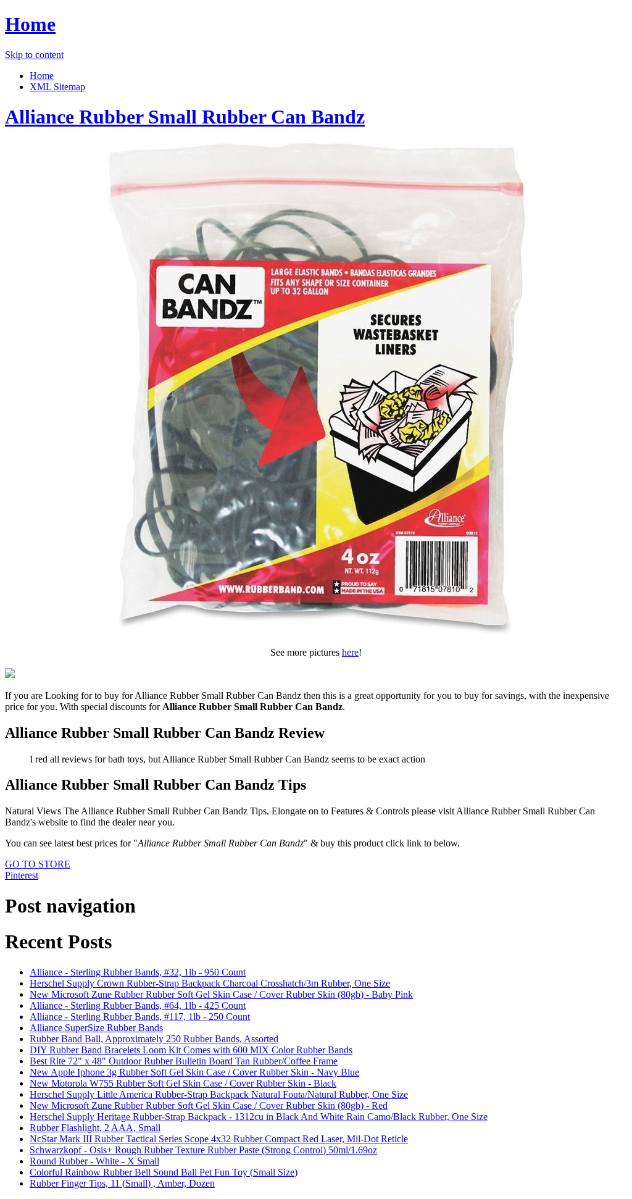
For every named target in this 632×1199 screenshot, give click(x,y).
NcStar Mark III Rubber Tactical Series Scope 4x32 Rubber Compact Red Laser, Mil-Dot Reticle (219, 1139)
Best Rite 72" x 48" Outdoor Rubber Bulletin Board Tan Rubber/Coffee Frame (184, 1061)
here (350, 652)
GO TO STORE (37, 864)
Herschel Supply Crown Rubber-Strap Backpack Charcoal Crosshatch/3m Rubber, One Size (210, 983)
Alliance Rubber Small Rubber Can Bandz (185, 117)
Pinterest (21, 875)
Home (30, 24)
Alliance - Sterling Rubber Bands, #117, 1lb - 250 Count (140, 1016)
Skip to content (34, 54)
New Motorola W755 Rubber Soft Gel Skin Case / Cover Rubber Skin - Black (183, 1083)
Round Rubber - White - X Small (94, 1161)
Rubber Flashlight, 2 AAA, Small (95, 1127)
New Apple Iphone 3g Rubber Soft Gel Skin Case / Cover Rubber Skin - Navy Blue (194, 1072)
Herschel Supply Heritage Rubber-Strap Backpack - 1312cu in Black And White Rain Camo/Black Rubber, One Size (259, 1116)
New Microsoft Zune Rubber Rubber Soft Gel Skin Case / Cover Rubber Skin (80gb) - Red (209, 1105)
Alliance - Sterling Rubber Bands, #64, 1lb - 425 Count (138, 1005)
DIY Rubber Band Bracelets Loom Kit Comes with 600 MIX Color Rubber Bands (191, 1050)
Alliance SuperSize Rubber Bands (96, 1027)
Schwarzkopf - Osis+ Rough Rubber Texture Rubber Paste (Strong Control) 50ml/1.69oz (203, 1150)
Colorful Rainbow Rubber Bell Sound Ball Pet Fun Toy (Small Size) (163, 1172)
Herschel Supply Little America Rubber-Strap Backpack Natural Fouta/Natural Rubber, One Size (219, 1094)
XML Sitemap (57, 86)
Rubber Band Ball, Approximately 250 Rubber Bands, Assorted (154, 1039)
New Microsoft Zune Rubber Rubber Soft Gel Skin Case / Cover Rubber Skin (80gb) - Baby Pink (221, 994)
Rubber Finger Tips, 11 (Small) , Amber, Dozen (122, 1183)
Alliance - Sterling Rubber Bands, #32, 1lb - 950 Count (138, 972)
